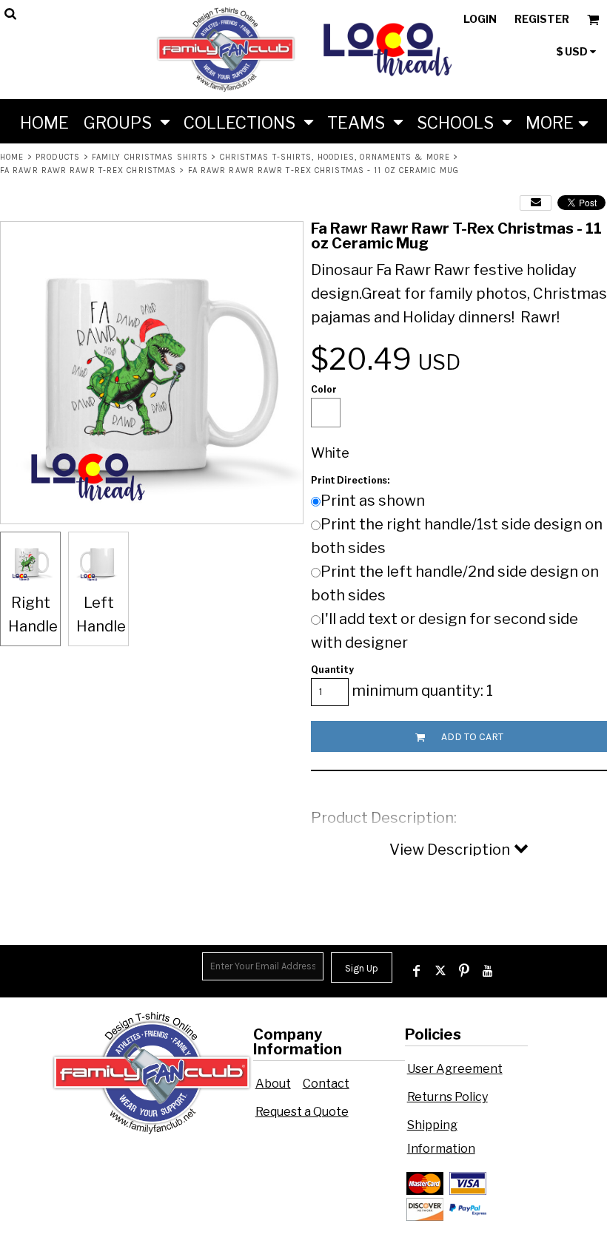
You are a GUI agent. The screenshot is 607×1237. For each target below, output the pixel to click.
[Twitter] (440, 970)
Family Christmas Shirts (150, 157)
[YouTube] (487, 970)
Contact (326, 1084)
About (273, 1084)
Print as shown (373, 500)
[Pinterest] (464, 970)
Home (12, 157)
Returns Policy (447, 1097)
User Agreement (455, 1069)
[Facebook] (416, 970)
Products (58, 157)
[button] (126, 121)
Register (541, 19)
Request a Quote (302, 1112)
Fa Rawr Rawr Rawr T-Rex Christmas (88, 170)
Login (480, 19)
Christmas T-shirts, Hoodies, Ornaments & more (335, 157)
